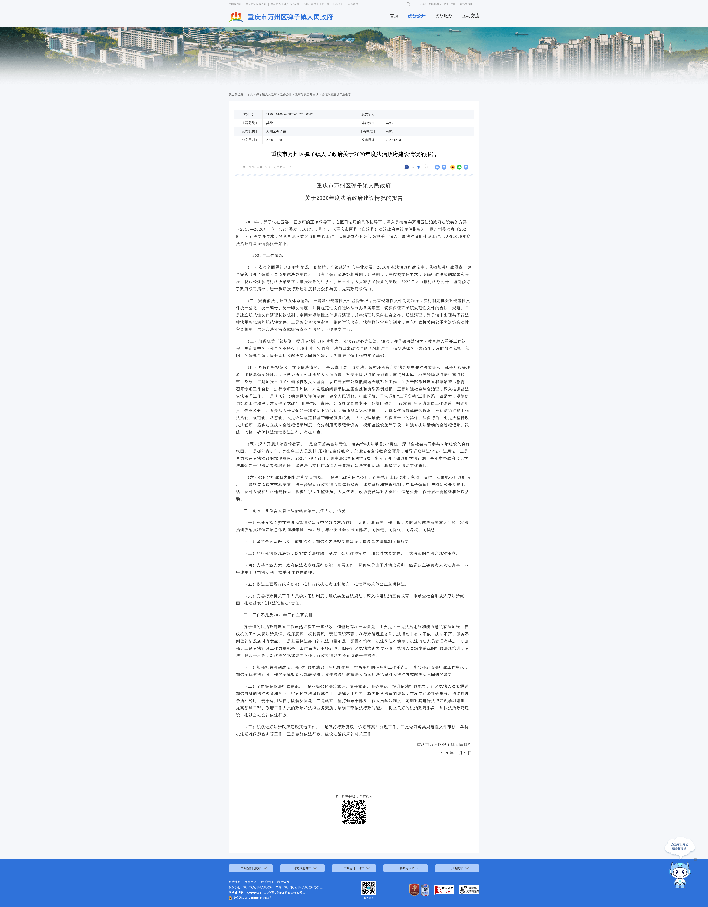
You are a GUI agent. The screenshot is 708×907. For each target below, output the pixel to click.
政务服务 (443, 15)
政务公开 (417, 15)
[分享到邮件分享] (466, 167)
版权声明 (251, 882)
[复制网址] (444, 167)
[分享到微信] (459, 167)
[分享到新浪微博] (452, 167)
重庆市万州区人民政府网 (285, 4)
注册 (453, 4)
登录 (446, 4)
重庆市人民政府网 (256, 4)
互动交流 (470, 15)
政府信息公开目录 (306, 94)
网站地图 (234, 882)
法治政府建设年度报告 (336, 94)
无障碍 (423, 4)
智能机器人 (435, 4)
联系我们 (267, 882)
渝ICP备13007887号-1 (291, 892)
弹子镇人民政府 (266, 94)
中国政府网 (235, 4)
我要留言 (283, 882)
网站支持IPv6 (467, 4)
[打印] (437, 167)
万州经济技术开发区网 (316, 4)
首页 (394, 15)
